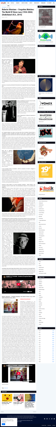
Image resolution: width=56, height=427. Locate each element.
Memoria (40, 228)
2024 (46, 357)
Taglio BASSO (41, 249)
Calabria (40, 283)
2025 (46, 359)
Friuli (39, 291)
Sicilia (40, 314)
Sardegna (40, 312)
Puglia (40, 306)
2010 (46, 330)
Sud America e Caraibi (42, 273)
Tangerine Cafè (41, 251)
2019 (46, 348)
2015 (46, 340)
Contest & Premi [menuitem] (24, 2)
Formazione (41, 218)
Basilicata (40, 281)
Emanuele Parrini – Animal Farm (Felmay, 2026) (6, 403)
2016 (46, 342)
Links (29, 0)
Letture (40, 226)
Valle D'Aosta (41, 322)
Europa (40, 265)
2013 (46, 336)
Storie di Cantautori (42, 243)
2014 (46, 338)
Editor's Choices (14, 0)
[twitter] (52, 419)
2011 (46, 332)
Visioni (40, 255)
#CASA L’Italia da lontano (43, 201)
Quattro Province (42, 308)
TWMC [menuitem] (8, 5)
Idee (39, 222)
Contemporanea (41, 210)
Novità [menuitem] (31, 2)
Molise (40, 301)
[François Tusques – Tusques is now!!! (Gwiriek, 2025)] (18, 397)
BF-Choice (40, 206)
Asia (39, 263)
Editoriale (40, 216)
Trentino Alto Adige (42, 318)
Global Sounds (41, 267)
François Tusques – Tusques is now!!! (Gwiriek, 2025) (18, 403)
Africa (40, 261)
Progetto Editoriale (3, 0)
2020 (46, 350)
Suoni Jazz (8, 7)
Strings (40, 245)
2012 (46, 334)
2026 (46, 361)
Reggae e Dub (41, 241)
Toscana (40, 316)
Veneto (40, 324)
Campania (40, 285)
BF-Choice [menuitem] (49, 2)
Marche (40, 299)
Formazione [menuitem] (43, 2)
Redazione (8, 0)
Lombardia (40, 297)
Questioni (40, 239)
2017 (46, 344)
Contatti (22, 0)
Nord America (41, 269)
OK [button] (3, 424)
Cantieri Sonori (41, 208)
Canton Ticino (41, 287)
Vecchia (34, 411)
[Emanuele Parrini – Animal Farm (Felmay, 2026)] (7, 397)
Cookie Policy (44, 425)
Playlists (40, 237)
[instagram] (51, 1)
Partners (26, 0)
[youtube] (54, 1)
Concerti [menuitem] (17, 2)
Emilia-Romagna (41, 289)
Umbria (40, 320)
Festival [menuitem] (12, 2)
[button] (51, 3)
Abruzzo (40, 279)
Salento (40, 310)
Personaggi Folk (41, 235)
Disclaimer (49, 425)
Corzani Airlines (41, 212)
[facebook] (48, 1)
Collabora (18, 0)
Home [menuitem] (8, 2)
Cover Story (41, 214)
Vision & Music (41, 253)
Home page (4, 7)
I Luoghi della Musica (42, 220)
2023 (46, 355)
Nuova (2, 411)
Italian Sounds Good (42, 224)
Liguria (40, 295)
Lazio (40, 293)
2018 (46, 346)
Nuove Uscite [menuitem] (36, 2)
